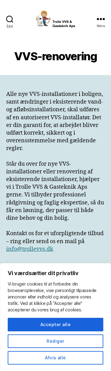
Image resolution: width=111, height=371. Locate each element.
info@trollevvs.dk (29, 249)
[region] (55, 317)
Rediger (55, 341)
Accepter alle (55, 324)
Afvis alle (55, 357)
